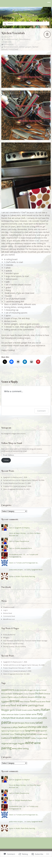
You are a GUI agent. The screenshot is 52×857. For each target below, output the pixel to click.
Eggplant (5, 701)
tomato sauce (42, 734)
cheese (25, 694)
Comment (41, 411)
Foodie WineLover (26, 12)
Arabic (17, 690)
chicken (39, 693)
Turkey (33, 738)
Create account (8, 607)
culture (16, 697)
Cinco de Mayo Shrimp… (18, 533)
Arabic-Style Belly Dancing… (26, 576)
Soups (12, 731)
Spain (37, 730)
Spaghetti (30, 730)
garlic (12, 710)
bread (44, 690)
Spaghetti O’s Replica (10, 477)
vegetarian (6, 743)
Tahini (12, 734)
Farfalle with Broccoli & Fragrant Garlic (17, 480)
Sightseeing (5, 731)
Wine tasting (23, 748)
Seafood (22, 727)
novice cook (13, 49)
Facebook (6, 587)
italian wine (31, 714)
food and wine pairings (24, 705)
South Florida (19, 731)
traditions (16, 738)
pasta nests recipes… (16, 570)
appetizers (7, 689)
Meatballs (20, 718)
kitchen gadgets (25, 47)
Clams (10, 697)
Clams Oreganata (9, 489)
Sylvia (11, 576)
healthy (37, 710)
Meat (12, 717)
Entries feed (7, 613)
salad (39, 722)
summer (5, 734)
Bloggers (31, 690)
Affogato (6, 638)
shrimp (31, 727)
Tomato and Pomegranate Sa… (27, 563)
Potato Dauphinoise (10, 483)
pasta (6, 722)
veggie (14, 743)
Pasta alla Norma (9, 635)
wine (29, 742)
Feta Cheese (25, 701)
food (32, 701)
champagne (18, 693)
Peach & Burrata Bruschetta (13, 644)
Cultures (23, 697)
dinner (38, 696)
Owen (11, 563)
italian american (7, 714)
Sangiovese (6, 727)
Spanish (44, 731)
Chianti (31, 694)
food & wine (40, 701)
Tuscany (39, 738)
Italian (45, 709)
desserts (31, 697)
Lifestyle (5, 717)
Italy (40, 714)
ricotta (32, 723)
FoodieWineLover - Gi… (17, 554)
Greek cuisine (27, 710)
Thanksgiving (20, 734)
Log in (5, 610)
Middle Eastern (31, 718)
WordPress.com (9, 619)
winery (14, 748)
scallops (14, 727)
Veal (45, 738)
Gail (10, 528)
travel (26, 738)
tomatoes (31, 734)
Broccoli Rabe (6, 694)
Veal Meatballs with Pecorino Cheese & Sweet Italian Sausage (25, 641)
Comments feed (9, 616)
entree (14, 701)
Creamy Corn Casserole (11, 486)
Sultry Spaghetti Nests (34, 570)
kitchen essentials (11, 47)
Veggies (21, 743)
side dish (41, 727)
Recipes (21, 723)
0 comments (9, 44)
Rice (27, 722)
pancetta (42, 717)
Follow (6, 460)
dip (44, 697)
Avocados (23, 690)
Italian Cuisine (19, 714)
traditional (5, 738)
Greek (18, 710)
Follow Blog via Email (11, 443)
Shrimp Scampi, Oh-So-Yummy (14, 646)
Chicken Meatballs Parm (23, 548)
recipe (14, 722)
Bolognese (37, 690)
